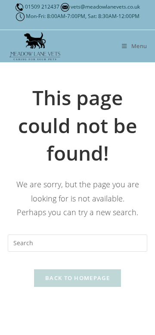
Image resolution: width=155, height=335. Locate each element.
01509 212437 (42, 6)
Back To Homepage (77, 278)
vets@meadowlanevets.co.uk (104, 6)
